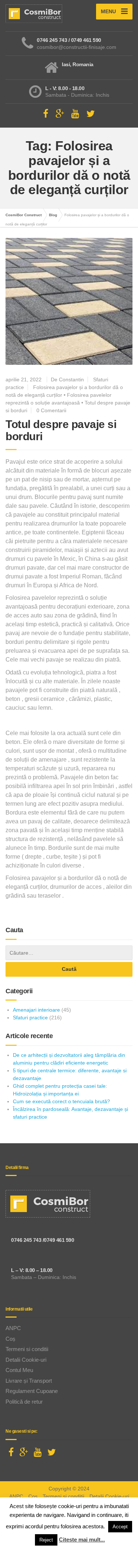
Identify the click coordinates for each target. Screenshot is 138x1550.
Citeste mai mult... (82, 1539)
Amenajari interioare (36, 1010)
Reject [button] (46, 1540)
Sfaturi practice (30, 1017)
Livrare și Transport (29, 1381)
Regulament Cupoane (32, 1391)
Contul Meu (19, 1370)
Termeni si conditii (27, 1349)
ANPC (13, 1328)
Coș (10, 1339)
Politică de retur (24, 1401)
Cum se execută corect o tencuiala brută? (61, 1101)
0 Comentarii (51, 410)
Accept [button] (120, 1526)
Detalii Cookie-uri (26, 1360)
